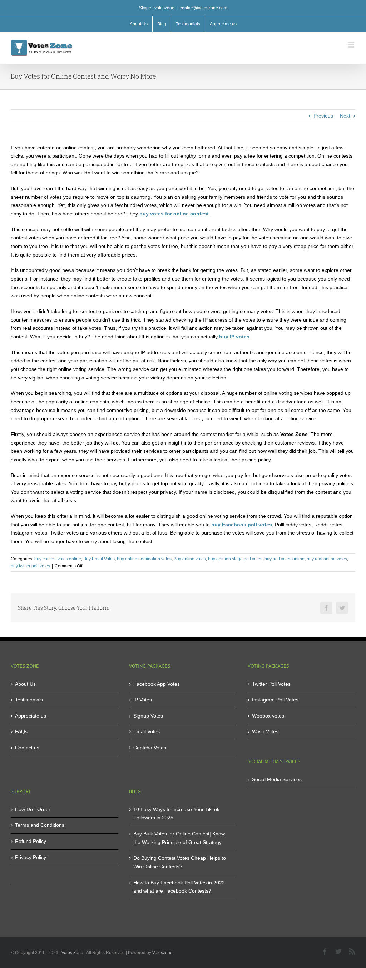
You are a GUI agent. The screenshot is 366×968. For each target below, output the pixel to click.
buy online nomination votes (144, 558)
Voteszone (162, 952)
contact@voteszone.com (203, 7)
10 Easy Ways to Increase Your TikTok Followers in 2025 (176, 813)
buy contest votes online (57, 558)
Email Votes (146, 731)
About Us (25, 684)
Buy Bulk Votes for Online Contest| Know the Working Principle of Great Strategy (179, 838)
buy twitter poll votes (30, 566)
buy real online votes (327, 558)
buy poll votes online (284, 558)
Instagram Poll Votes (275, 700)
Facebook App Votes (156, 684)
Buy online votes (190, 558)
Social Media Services (277, 779)
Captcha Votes (149, 747)
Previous (323, 116)
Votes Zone (72, 952)
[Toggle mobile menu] (351, 45)
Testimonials (29, 700)
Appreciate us (30, 716)
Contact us (27, 747)
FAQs (21, 731)
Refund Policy (30, 841)
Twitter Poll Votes (271, 684)
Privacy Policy (30, 857)
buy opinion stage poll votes (235, 558)
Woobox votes (268, 716)
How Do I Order (32, 809)
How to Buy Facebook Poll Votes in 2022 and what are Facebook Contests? (179, 887)
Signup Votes (148, 716)
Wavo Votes (265, 731)
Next (345, 116)
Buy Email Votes (99, 558)
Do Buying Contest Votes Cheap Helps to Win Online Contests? (179, 862)
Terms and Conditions (39, 825)
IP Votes (142, 700)
